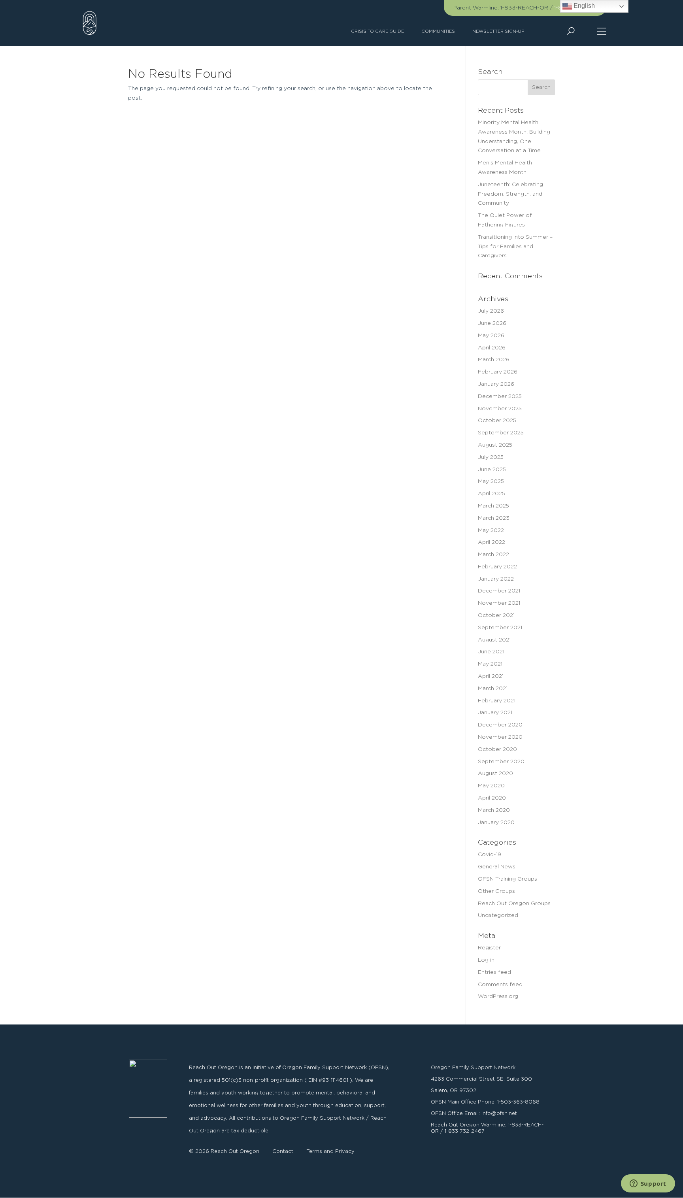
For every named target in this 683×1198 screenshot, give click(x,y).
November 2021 (499, 603)
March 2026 (493, 359)
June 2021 (491, 652)
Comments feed (500, 984)
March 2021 (493, 688)
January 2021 (495, 712)
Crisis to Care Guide (377, 31)
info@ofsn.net (499, 1113)
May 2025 (491, 481)
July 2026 (491, 311)
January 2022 (496, 579)
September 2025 (501, 433)
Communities (438, 31)
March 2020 (494, 810)
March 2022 (493, 554)
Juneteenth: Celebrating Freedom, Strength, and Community (510, 194)
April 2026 (492, 348)
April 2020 (492, 798)
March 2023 (493, 518)
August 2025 (495, 445)
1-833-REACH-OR (524, 8)
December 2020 (500, 725)
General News (496, 867)
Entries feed (494, 972)
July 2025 (491, 457)
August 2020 (495, 773)
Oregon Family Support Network (473, 1067)
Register (489, 948)
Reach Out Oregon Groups (514, 903)
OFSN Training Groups (507, 879)
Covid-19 (489, 854)
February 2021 (496, 701)
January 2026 (496, 384)
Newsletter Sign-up (498, 31)
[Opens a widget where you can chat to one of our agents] (648, 1184)
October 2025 (497, 420)
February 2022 (497, 567)
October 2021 (496, 615)
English (583, 5)
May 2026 (491, 335)
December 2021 (499, 591)
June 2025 (492, 469)
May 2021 (490, 664)
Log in (486, 960)
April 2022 (491, 542)
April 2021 (491, 676)
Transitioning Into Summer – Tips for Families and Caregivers (515, 246)
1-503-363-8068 (518, 1102)
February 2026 (497, 372)
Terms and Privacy (330, 1151)
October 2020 (497, 749)
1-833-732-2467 (465, 1131)
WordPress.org (498, 996)
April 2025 (491, 493)
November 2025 (500, 408)
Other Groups (496, 891)
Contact (282, 1151)
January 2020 (496, 822)
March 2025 (493, 506)
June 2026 (492, 323)
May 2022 (491, 530)
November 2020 (500, 737)
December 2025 (500, 396)
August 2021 (494, 640)
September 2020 (501, 761)
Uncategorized (498, 915)
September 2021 (500, 627)
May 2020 (491, 786)
